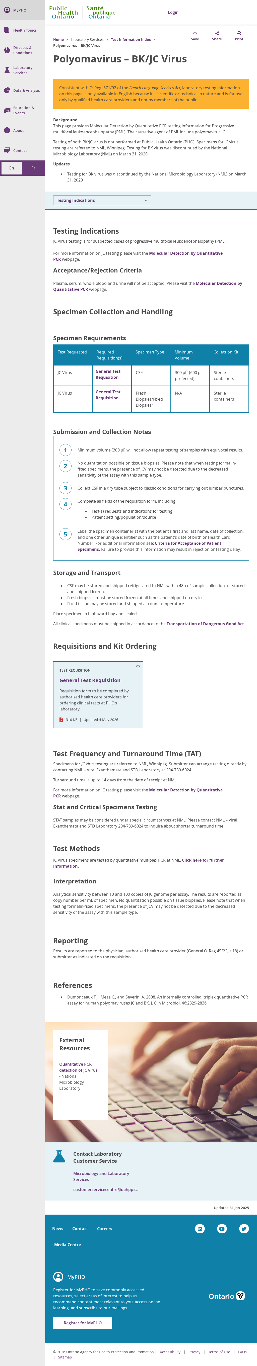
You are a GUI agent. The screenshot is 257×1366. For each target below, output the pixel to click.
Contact (80, 1228)
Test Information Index (131, 39)
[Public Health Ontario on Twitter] (244, 1228)
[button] (200, 12)
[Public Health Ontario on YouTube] (222, 1228)
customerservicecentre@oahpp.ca (106, 1189)
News (57, 1228)
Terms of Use (219, 1351)
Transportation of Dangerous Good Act (205, 623)
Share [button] (217, 39)
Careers (104, 1228)
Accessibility (170, 1351)
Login (173, 12)
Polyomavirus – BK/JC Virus (120, 59)
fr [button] (33, 168)
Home (58, 39)
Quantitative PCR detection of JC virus (78, 1067)
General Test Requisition (108, 374)
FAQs (242, 1351)
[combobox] (222, 13)
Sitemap (65, 1357)
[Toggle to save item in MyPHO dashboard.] (138, 666)
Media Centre (67, 1244)
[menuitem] (22, 10)
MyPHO (76, 1276)
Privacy (194, 1351)
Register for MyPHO (83, 1323)
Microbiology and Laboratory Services (101, 1176)
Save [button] (195, 39)
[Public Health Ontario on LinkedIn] (200, 1228)
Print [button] (239, 39)
